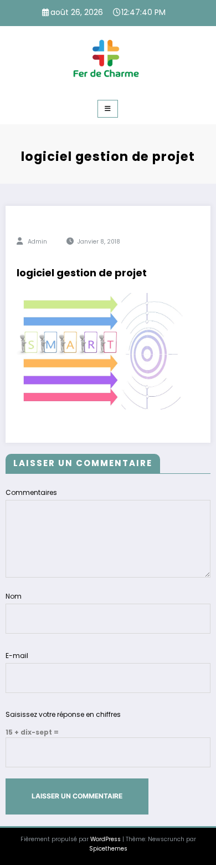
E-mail (17, 655)
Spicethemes (108, 848)
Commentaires (31, 492)
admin (37, 241)
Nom (14, 596)
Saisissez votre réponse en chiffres (63, 714)
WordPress (105, 839)
